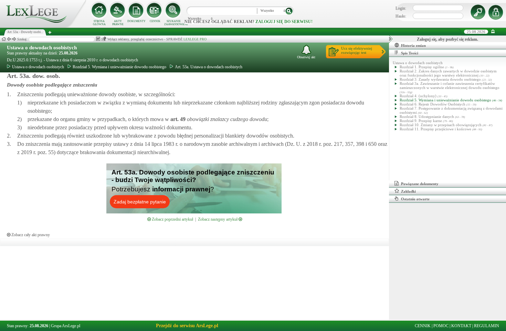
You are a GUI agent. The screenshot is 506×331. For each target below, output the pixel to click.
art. (177, 119)
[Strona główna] (43, 26)
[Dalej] (14, 39)
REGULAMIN (486, 325)
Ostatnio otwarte (415, 199)
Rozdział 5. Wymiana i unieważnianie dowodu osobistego (119, 66)
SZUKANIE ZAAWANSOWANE (173, 23)
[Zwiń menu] (493, 31)
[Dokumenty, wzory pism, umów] (136, 10)
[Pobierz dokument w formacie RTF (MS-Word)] (98, 39)
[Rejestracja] (496, 12)
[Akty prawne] (117, 10)
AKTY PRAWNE (118, 23)
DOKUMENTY (136, 21)
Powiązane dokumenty (420, 184)
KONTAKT (461, 325)
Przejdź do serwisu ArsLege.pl (187, 325)
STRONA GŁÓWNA (99, 23)
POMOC (441, 325)
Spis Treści (409, 53)
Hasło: (401, 16)
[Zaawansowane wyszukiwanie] (173, 10)
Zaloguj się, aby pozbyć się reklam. (447, 39)
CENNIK (155, 21)
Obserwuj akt (306, 57)
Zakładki (408, 191)
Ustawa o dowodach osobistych (42, 47)
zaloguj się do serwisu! (284, 21)
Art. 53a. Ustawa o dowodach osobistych (208, 66)
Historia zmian (413, 45)
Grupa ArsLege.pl (65, 325)
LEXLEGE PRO (195, 39)
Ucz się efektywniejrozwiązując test (356, 50)
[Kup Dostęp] (155, 10)
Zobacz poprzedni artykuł (172, 219)
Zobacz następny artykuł (218, 219)
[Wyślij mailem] (103, 39)
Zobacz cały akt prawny (30, 234)
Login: (401, 8)
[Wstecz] (9, 39)
